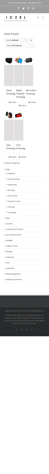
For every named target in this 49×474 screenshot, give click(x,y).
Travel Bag (11, 212)
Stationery (10, 257)
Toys (8, 262)
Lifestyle (9, 251)
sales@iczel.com (35, 3)
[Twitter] (23, 8)
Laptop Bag (12, 184)
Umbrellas (10, 268)
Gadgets (9, 240)
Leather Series (12, 246)
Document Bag (13, 179)
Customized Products (14, 229)
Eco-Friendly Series (13, 235)
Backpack (11, 173)
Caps (8, 218)
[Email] (33, 8)
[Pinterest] (28, 8)
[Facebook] (18, 8)
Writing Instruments (14, 279)
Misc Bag (11, 190)
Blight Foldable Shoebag (20, 93)
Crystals (9, 223)
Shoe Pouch (12, 195)
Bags (8, 169)
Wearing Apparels (13, 274)
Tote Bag (11, 207)
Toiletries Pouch (14, 201)
